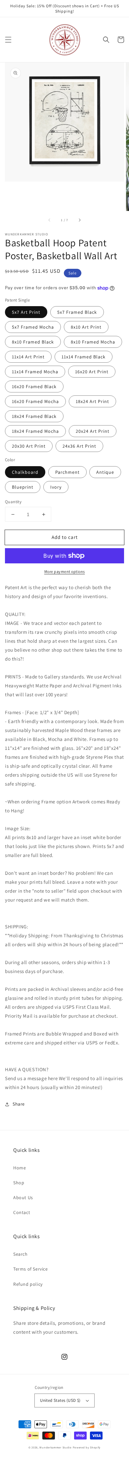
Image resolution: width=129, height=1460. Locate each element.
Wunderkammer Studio (55, 1447)
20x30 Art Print (29, 446)
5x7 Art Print (26, 312)
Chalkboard (25, 472)
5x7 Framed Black (77, 312)
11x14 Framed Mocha (35, 372)
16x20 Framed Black (34, 386)
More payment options (64, 571)
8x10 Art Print (86, 327)
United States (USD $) (60, 1400)
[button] (8, 39)
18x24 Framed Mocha (35, 431)
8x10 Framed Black (33, 342)
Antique (105, 472)
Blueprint (22, 487)
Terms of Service (30, 1269)
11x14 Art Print (28, 357)
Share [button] (19, 1104)
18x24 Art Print (92, 401)
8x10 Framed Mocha (93, 342)
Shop (18, 1183)
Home (19, 1168)
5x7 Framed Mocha (33, 327)
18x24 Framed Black (34, 416)
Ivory (56, 487)
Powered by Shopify (87, 1447)
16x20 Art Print (91, 372)
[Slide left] (49, 220)
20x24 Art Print (92, 431)
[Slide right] (79, 220)
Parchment (67, 472)
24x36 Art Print (79, 446)
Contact (21, 1212)
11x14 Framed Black (84, 357)
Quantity (13, 502)
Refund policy (28, 1284)
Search (20, 1254)
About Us (23, 1197)
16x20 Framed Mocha (35, 401)
